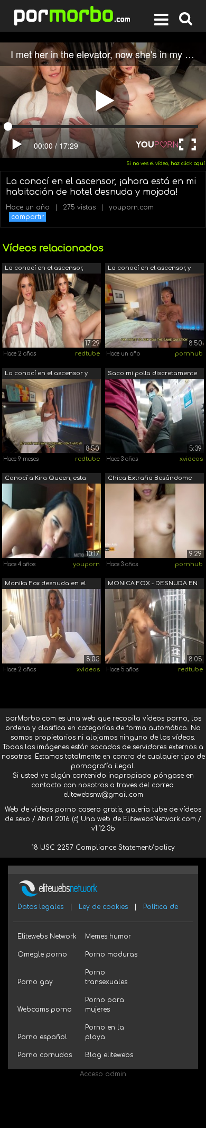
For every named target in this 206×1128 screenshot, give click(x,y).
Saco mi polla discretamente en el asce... (152, 374)
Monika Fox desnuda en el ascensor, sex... (45, 584)
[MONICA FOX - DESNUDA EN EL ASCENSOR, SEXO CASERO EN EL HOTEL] (154, 626)
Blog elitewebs (109, 1055)
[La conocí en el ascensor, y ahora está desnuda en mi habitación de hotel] (154, 310)
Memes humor (108, 936)
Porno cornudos (44, 1055)
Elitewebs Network (47, 936)
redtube (87, 353)
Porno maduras (111, 954)
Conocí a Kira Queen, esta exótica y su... (45, 479)
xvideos (191, 459)
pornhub (189, 353)
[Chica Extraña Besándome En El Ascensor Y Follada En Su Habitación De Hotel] (154, 520)
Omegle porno (42, 954)
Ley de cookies (103, 907)
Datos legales (40, 907)
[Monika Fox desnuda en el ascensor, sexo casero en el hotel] (51, 626)
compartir (27, 217)
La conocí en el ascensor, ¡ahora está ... (44, 269)
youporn (86, 564)
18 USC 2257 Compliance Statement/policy (103, 847)
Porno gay (35, 982)
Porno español (42, 1037)
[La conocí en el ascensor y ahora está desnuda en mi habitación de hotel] (51, 415)
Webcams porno (44, 1009)
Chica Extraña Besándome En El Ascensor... (150, 479)
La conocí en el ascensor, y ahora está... (149, 269)
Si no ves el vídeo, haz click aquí (165, 163)
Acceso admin (103, 1074)
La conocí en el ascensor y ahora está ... (46, 374)
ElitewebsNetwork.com (159, 819)
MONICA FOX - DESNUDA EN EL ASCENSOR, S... (153, 584)
